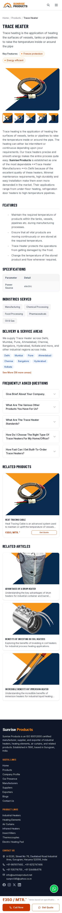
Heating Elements (12, 819)
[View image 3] (30, 118)
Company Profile (11, 774)
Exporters (8, 792)
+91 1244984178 (32, 869)
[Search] (48, 5)
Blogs (5, 796)
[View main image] (8, 118)
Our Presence (10, 778)
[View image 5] (53, 118)
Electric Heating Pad (13, 841)
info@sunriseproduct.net (19, 875)
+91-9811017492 (14, 864)
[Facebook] (4, 884)
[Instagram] (9, 884)
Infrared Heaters (11, 828)
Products (16, 18)
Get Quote (44, 532)
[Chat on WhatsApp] (54, 889)
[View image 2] (19, 118)
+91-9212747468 (34, 864)
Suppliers (7, 787)
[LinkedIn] (19, 884)
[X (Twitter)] (14, 884)
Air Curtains (8, 824)
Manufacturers (10, 783)
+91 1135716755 (14, 869)
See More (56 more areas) (17, 372)
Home (6, 18)
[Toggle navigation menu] (56, 5)
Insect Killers (9, 833)
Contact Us (8, 800)
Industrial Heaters (12, 815)
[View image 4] (42, 118)
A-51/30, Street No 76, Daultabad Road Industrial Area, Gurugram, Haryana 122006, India (31, 858)
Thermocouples (11, 837)
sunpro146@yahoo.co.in (19, 878)
